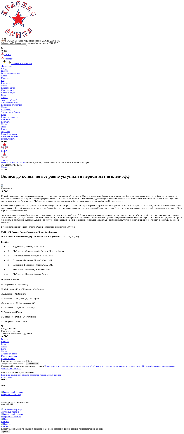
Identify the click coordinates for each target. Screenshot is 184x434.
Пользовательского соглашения (58, 366)
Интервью (6, 83)
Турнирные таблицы (10, 112)
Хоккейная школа (9, 354)
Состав (4, 97)
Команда (5, 344)
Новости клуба (8, 88)
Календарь (6, 110)
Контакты (5, 122)
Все (2, 80)
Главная (4, 162)
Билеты (4, 339)
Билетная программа (10, 73)
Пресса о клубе (8, 93)
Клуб (3, 349)
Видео (4, 129)
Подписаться (33, 364)
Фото (3, 127)
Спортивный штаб (9, 102)
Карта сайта (6, 377)
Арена (4, 76)
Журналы (5, 131)
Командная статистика (11, 105)
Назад (3, 68)
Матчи (4, 85)
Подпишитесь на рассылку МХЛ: (16, 361)
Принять (5, 431)
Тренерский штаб (9, 100)
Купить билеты (8, 358)
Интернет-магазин (9, 356)
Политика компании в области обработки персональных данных (31, 375)
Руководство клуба (9, 117)
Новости (14, 162)
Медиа (4, 351)
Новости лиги (7, 90)
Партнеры (5, 119)
